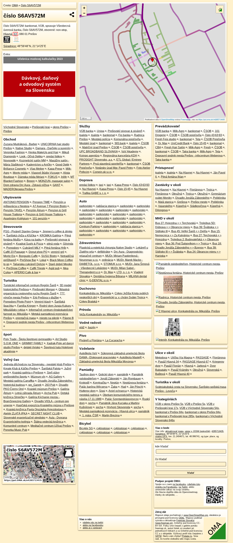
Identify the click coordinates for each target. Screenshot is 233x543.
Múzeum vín (38, 376)
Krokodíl (84, 382)
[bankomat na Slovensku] (8, 39)
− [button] (84, 13)
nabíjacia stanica (106, 206)
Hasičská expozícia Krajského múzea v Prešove (45, 405)
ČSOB (145, 143)
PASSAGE (202, 357)
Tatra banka (189, 151)
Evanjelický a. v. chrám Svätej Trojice (122, 297)
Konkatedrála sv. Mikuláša (95, 293)
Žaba (114, 386)
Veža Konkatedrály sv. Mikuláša (98, 314)
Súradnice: (10, 46)
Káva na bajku (33, 239)
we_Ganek (34, 384)
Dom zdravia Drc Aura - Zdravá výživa (26, 185)
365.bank (120, 143)
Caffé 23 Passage (14, 251)
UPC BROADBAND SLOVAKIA (98, 151)
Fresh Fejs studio (165, 139)
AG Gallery (55, 376)
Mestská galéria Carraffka (18, 380)
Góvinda (68, 243)
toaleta (83, 135)
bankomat (109, 135)
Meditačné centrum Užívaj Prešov (51, 425)
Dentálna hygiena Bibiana (109, 276)
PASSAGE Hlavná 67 (196, 361)
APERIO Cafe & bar (26, 272)
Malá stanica (165, 201)
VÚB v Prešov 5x (195, 404)
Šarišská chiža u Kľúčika (21, 235)
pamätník (122, 374)
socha (92, 403)
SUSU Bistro (49, 256)
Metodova (161, 357)
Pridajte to (187, 536)
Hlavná (10, 34)
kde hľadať (161, 446)
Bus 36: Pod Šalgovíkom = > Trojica (187, 243)
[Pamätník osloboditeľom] (190, 268)
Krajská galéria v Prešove (27, 372)
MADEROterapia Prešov (18, 189)
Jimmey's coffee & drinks (57, 231)
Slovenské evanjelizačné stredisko (24, 417)
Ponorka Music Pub (15, 429)
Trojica (210, 189)
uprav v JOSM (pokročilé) (197, 431)
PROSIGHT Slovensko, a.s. (96, 159)
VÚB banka (86, 131)
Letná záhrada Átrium (28, 393)
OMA (15, 5)
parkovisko (85, 206)
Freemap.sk (186, 119)
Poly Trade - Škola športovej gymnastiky (27, 339)
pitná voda (53, 243)
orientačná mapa (26, 318)
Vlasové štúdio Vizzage (45, 172)
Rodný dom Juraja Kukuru (55, 305)
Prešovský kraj (41, 127)
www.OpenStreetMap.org (196, 515)
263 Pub (50, 384)
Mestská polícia (100, 139)
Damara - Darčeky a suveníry (53, 148)
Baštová (160, 374)
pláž (81, 327)
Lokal (43, 260)
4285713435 (217, 431)
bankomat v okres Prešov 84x (203, 412)
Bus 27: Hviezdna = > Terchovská (175, 223)
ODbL (181, 518)
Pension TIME (41, 202)
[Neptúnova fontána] (189, 272)
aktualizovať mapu (174, 431)
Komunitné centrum (15, 425)
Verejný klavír (42, 301)
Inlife (64, 176)
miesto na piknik (49, 318)
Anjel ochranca (117, 390)
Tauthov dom (87, 374)
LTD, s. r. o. (123, 272)
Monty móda (20, 172)
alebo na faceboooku (93, 525)
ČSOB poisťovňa (133, 147)
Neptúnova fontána (134, 382)
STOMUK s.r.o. (113, 264)
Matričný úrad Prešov (95, 147)
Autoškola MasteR (131, 357)
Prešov (7, 131)
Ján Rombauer (132, 378)
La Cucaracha (113, 340)
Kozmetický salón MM (32, 160)
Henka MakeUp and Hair (43, 152)
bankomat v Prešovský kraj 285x (174, 416)
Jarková (201, 365)
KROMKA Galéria (50, 235)
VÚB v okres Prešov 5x (169, 404)
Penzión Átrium (35, 210)
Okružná (177, 193)
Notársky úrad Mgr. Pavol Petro (114, 167)
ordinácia (107, 259)
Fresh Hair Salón (174, 147)
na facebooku (179, 484)
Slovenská (213, 369)
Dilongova (161, 210)
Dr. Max (108, 272)
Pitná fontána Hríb (55, 247)
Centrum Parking (89, 226)
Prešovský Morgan (43, 289)
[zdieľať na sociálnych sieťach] (72, 14)
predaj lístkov (54, 156)
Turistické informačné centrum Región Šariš (29, 285)
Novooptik (9, 160)
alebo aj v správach (92, 527)
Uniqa (100, 131)
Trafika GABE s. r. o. (94, 193)
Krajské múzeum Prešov (42, 389)
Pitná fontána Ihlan (172, 176)
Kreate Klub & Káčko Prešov (20, 368)
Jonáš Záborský (109, 378)
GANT (56, 185)
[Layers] (219, 9)
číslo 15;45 (123, 189)
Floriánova (196, 189)
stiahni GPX (161, 436)
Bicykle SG (86, 428)
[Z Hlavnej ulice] (187, 311)
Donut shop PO (38, 251)
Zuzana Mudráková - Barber (20, 144)
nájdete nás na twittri (93, 522)
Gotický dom (105, 374)
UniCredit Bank (180, 143)
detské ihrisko (32, 347)
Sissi (102, 390)
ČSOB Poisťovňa (214, 139)
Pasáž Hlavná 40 (179, 374)
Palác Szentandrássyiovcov (122, 399)
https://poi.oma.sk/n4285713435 (211, 119)
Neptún (114, 382)
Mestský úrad (87, 143)
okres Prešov (61, 127)
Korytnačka (100, 382)
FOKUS (52, 176)
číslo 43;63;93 (141, 184)
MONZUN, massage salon (54, 181)
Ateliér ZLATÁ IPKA (15, 413)
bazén (92, 327)
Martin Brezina (111, 415)
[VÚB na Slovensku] (17, 39)
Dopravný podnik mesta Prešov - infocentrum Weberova (40, 322)
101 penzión (39, 218)
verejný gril (57, 251)
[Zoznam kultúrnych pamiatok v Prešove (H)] (172, 293)
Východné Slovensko (16, 127)
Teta (197, 139)
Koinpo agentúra (89, 155)
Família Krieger (26, 305)
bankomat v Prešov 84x (169, 412)
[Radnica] (183, 297)
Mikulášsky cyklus (14, 309)
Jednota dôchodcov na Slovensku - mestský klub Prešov (37, 364)
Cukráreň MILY (32, 247)
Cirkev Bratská (88, 301)
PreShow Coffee (16, 268)
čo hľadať (161, 459)
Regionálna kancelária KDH (120, 155)
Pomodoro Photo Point (17, 301)
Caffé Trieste (37, 268)
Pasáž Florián (172, 365)
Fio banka (124, 135)
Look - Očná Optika (31, 156)
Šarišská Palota (51, 368)
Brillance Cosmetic (14, 168)
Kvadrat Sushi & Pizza (29, 243)
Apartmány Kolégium (16, 218)
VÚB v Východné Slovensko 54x (199, 408)
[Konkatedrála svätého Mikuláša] (172, 335)
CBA (158, 147)
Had (123, 386)
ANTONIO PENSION (16, 202)
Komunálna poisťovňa (127, 139)
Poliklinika (219, 197)
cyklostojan (103, 428)
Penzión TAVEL (13, 210)
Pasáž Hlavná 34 (168, 361)
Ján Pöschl (136, 386)
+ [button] (84, 8)
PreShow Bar (28, 260)
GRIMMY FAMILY (32, 343)
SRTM (158, 536)
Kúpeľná (181, 206)
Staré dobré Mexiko (60, 264)
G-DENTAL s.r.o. (99, 280)
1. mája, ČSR (90, 415)
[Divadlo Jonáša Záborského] (190, 306)
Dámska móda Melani (31, 176)
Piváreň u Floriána (90, 340)
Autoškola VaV (88, 353)
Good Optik (62, 164)
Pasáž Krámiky (180, 369)
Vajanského (165, 206)
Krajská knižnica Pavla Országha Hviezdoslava (35, 409)
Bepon (31, 181)
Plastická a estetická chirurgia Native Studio (105, 247)
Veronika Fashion (14, 152)
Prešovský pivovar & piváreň (125, 131)
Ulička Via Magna (181, 357)
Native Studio (24, 148)
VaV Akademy (129, 151)
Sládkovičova (198, 206)
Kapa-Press (55, 168)
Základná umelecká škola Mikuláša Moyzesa (106, 361)
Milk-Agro (178, 131)
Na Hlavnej (89, 189)
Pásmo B (68, 318)
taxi (101, 184)
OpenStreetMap (167, 119)
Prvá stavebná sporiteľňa (108, 163)
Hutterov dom (87, 390)
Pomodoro (12, 247)
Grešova (182, 201)
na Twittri (183, 487)
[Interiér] (182, 339)
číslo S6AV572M (31, 5)
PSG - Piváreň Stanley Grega (21, 231)
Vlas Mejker (37, 168)
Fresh (207, 147)
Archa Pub (50, 393)
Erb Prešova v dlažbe (46, 297)
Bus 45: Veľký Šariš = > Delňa (189, 231)
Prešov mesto (199, 201)
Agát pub (54, 268)
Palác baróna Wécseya (93, 386)
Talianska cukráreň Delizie (29, 264)
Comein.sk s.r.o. (102, 171)
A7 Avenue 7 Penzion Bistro (50, 206)
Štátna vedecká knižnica (48, 421)
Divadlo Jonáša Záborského (192, 197)
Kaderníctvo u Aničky (39, 164)
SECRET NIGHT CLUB (45, 413)
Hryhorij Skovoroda (118, 407)
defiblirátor (103, 251)
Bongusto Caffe (28, 256)
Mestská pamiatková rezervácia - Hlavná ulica (107, 411)
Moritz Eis (9, 256)
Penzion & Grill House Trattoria (44, 214)
